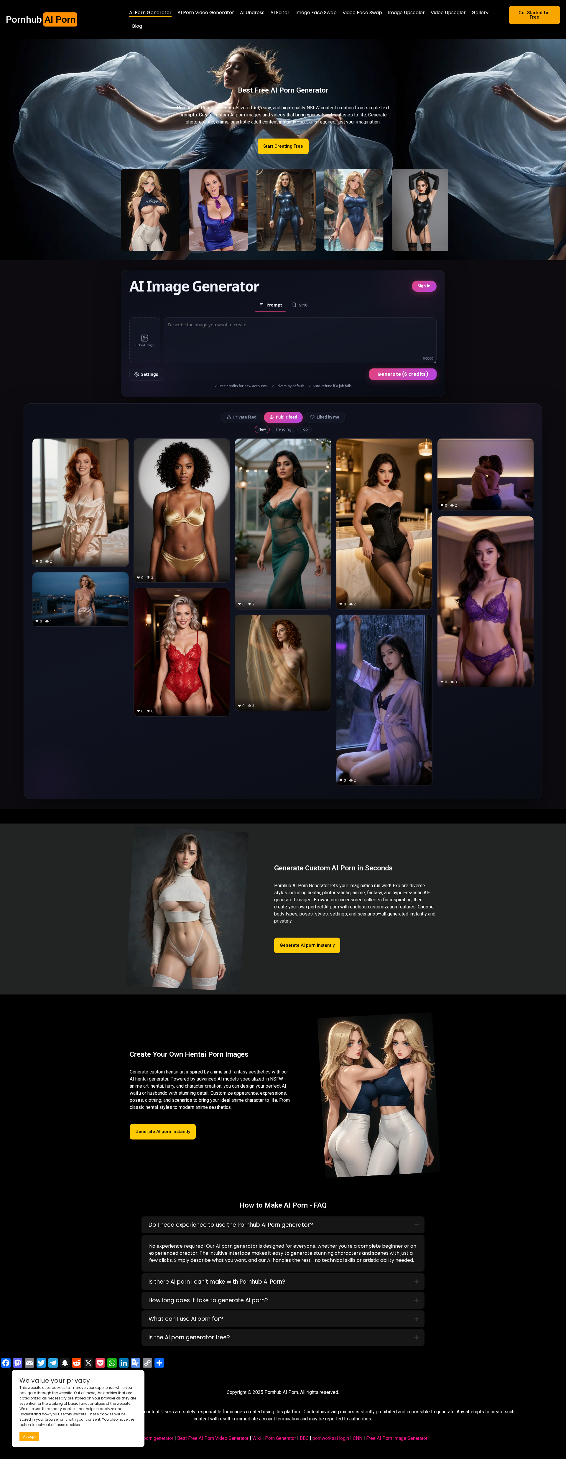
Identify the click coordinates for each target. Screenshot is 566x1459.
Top (304, 429)
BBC (304, 1438)
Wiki (256, 1438)
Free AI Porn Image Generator (396, 1438)
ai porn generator (156, 1438)
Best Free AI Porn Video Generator (213, 1438)
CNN (357, 1438)
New (262, 429)
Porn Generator (280, 1438)
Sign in (424, 286)
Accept (29, 1436)
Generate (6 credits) (402, 374)
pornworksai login (330, 1438)
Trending (283, 429)
